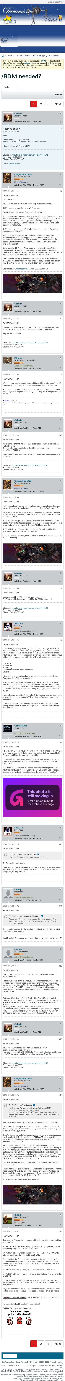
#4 (61, 375)
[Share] (60, 122)
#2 (61, 191)
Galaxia (18, 113)
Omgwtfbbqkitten (23, 174)
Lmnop (18, 889)
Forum (9, 56)
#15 (60, 1232)
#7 (61, 588)
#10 (60, 844)
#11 (60, 906)
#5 (61, 435)
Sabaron (18, 623)
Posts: (34, 121)
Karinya (18, 949)
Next (58, 104)
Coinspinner (20, 726)
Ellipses (18, 358)
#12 (60, 966)
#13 (60, 1039)
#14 (60, 1095)
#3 (61, 319)
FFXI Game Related (22, 56)
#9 (61, 742)
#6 (61, 497)
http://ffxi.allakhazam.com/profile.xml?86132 (30, 155)
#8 (61, 640)
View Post (38, 854)
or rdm (17, 163)
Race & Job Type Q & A (41, 56)
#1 (61, 129)
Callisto (18, 1215)
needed (11, 163)
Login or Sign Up (55, 2)
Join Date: (18, 121)
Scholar (55, 56)
